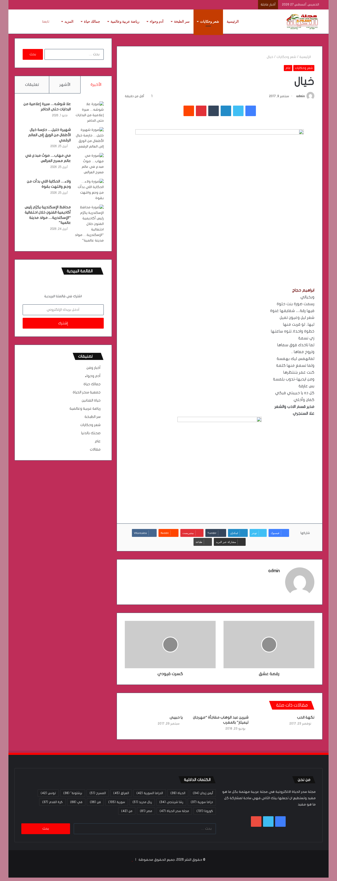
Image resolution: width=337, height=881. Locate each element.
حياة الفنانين (91, 400)
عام (288, 68)
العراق (121, 793)
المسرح (98, 793)
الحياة (177, 793)
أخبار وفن (93, 368)
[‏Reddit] (189, 111)
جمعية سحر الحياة (87, 392)
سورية (116, 802)
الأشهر (65, 84)
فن (95, 802)
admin (300, 96)
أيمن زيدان (203, 793)
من (126, 811)
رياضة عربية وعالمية (125, 21)
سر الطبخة (182, 21)
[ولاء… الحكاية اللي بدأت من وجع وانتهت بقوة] (89, 190)
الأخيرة (96, 84)
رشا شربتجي (171, 802)
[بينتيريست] (201, 111)
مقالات (95, 449)
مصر (146, 811)
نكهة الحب (305, 717)
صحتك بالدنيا (91, 433)
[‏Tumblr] (213, 111)
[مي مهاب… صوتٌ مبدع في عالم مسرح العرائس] (89, 164)
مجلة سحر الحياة (174, 811)
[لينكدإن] (226, 111)
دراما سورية (202, 802)
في (76, 802)
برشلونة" (72, 793)
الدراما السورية (149, 793)
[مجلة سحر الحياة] (303, 22)
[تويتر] (238, 111)
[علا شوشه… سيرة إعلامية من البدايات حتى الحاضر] (89, 112)
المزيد (69, 21)
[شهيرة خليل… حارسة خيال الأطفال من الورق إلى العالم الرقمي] (89, 138)
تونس (48, 793)
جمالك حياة (92, 21)
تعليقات (32, 84)
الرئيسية (233, 21)
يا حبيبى (176, 717)
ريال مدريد (142, 802)
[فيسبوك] (250, 111)
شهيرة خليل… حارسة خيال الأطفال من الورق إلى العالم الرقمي (49, 135)
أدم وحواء (156, 21)
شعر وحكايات (209, 21)
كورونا (204, 811)
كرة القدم (52, 802)
